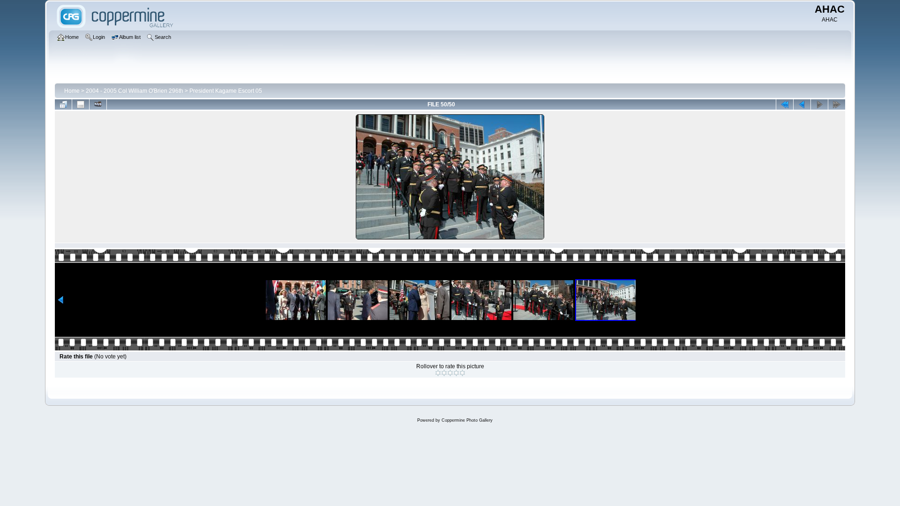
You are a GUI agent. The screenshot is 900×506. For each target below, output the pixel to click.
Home (72, 91)
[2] (444, 373)
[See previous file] (802, 104)
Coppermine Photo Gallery (467, 420)
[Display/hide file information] (80, 104)
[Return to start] (784, 104)
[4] (456, 373)
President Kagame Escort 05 (225, 91)
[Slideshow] (98, 104)
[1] (438, 373)
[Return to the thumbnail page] (63, 104)
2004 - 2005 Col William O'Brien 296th (134, 91)
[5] (462, 373)
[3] (450, 373)
